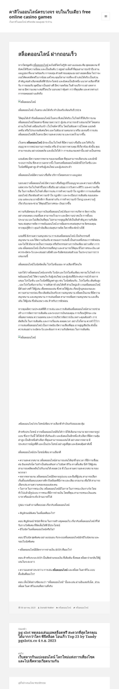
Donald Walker (47, 607)
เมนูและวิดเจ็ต (106, 16)
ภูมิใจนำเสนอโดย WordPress (32, 682)
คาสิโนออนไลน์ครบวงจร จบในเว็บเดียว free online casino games (50, 14)
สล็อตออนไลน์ (40, 65)
